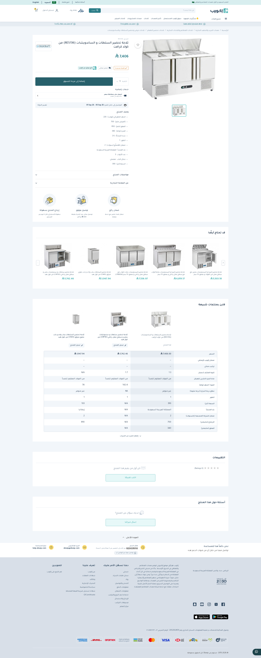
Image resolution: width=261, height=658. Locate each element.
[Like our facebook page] (224, 604)
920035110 (132, 548)
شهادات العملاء (89, 576)
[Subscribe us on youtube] (203, 604)
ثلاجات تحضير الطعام (155, 30)
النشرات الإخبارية (88, 583)
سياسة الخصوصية (87, 587)
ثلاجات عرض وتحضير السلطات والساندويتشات (126, 30)
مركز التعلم (124, 607)
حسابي (125, 572)
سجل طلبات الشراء (120, 576)
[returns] (49, 200)
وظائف (92, 580)
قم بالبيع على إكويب (54, 572)
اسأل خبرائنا (130, 522)
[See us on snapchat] (196, 604)
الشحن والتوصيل (121, 583)
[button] (50, 2)
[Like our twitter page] (217, 604)
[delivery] (81, 200)
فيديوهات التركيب (121, 603)
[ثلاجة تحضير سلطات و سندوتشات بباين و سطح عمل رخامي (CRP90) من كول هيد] (56, 262)
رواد (127, 580)
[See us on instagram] (210, 604)
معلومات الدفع (122, 587)
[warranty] (114, 200)
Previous (37, 262)
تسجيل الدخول (48, 10)
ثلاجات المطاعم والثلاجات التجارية (180, 30)
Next (223, 262)
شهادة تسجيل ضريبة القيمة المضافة (80, 591)
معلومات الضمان (121, 591)
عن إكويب (91, 572)
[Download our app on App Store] (202, 618)
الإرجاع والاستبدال (121, 599)
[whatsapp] (257, 652)
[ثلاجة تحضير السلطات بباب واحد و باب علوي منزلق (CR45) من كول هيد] (93, 262)
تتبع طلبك (65, 2)
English (36, 2)
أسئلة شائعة (80, 2)
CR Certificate (89, 595)
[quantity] (121, 81)
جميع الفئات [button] (216, 19)
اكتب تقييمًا (130, 478)
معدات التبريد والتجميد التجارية (207, 30)
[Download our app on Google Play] (220, 618)
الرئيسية (225, 30)
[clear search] (102, 10)
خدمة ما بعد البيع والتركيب (118, 595)
